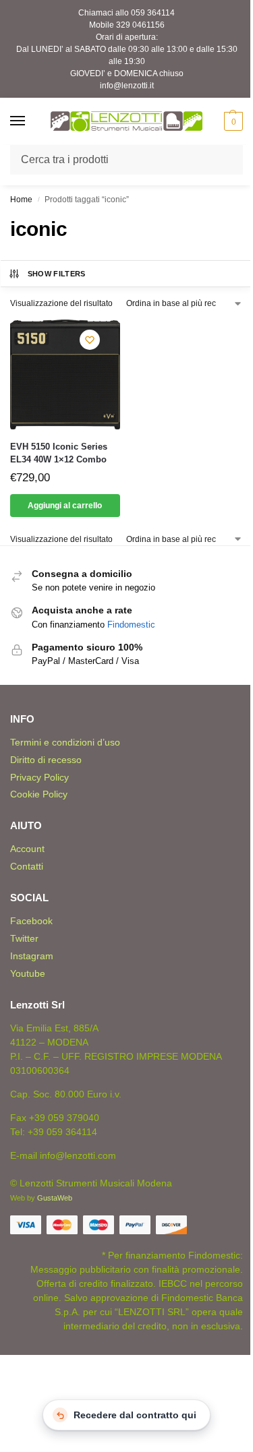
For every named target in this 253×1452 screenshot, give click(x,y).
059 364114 (153, 13)
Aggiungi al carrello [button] (65, 505)
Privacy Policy (39, 777)
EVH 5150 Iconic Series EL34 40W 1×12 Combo (58, 453)
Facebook (31, 920)
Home (21, 199)
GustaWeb (54, 1198)
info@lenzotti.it (127, 85)
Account (27, 848)
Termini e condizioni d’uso (65, 742)
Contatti (26, 866)
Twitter (24, 938)
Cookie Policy (38, 794)
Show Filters (57, 274)
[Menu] (30, 121)
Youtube (27, 973)
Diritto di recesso (46, 759)
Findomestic (131, 624)
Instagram (31, 955)
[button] (232, 121)
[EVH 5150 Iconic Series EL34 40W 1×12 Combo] (65, 374)
